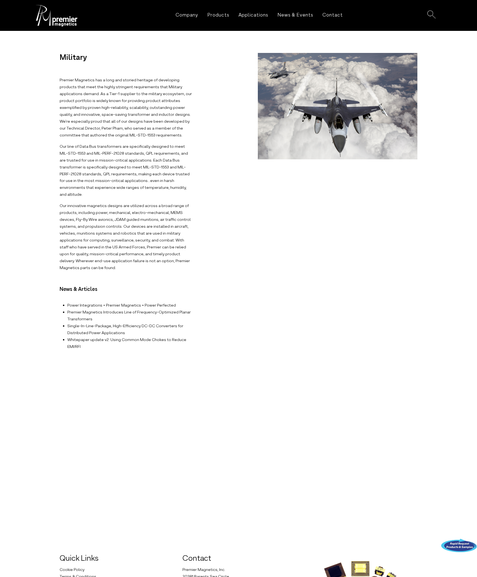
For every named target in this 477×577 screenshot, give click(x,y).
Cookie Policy (72, 570)
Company (187, 15)
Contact (332, 15)
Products (218, 15)
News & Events (295, 15)
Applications (253, 15)
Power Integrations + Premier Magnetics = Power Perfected (121, 305)
